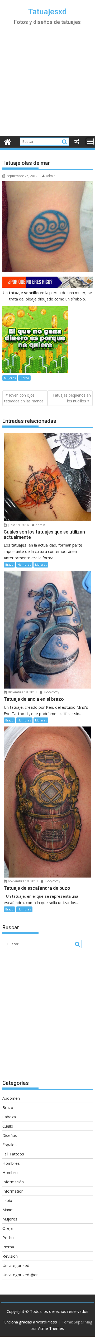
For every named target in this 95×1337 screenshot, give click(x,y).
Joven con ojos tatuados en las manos (24, 398)
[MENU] (90, 141)
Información (13, 1181)
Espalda (9, 1144)
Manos (8, 1209)
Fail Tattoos (13, 1154)
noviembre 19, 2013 (22, 881)
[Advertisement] (47, 85)
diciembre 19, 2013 (22, 692)
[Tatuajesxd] (8, 141)
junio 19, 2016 (18, 525)
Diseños (9, 1135)
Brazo (9, 564)
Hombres (24, 564)
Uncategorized (15, 1265)
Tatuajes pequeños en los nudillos (72, 398)
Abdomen (11, 1098)
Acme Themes (51, 1328)
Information (12, 1191)
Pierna (24, 378)
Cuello (7, 1126)
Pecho (8, 1237)
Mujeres (10, 378)
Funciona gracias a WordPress (29, 1322)
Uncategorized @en (20, 1274)
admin (50, 176)
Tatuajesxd (47, 11)
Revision (10, 1256)
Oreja (7, 1228)
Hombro (10, 1172)
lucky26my (51, 692)
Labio (7, 1200)
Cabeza (9, 1116)
